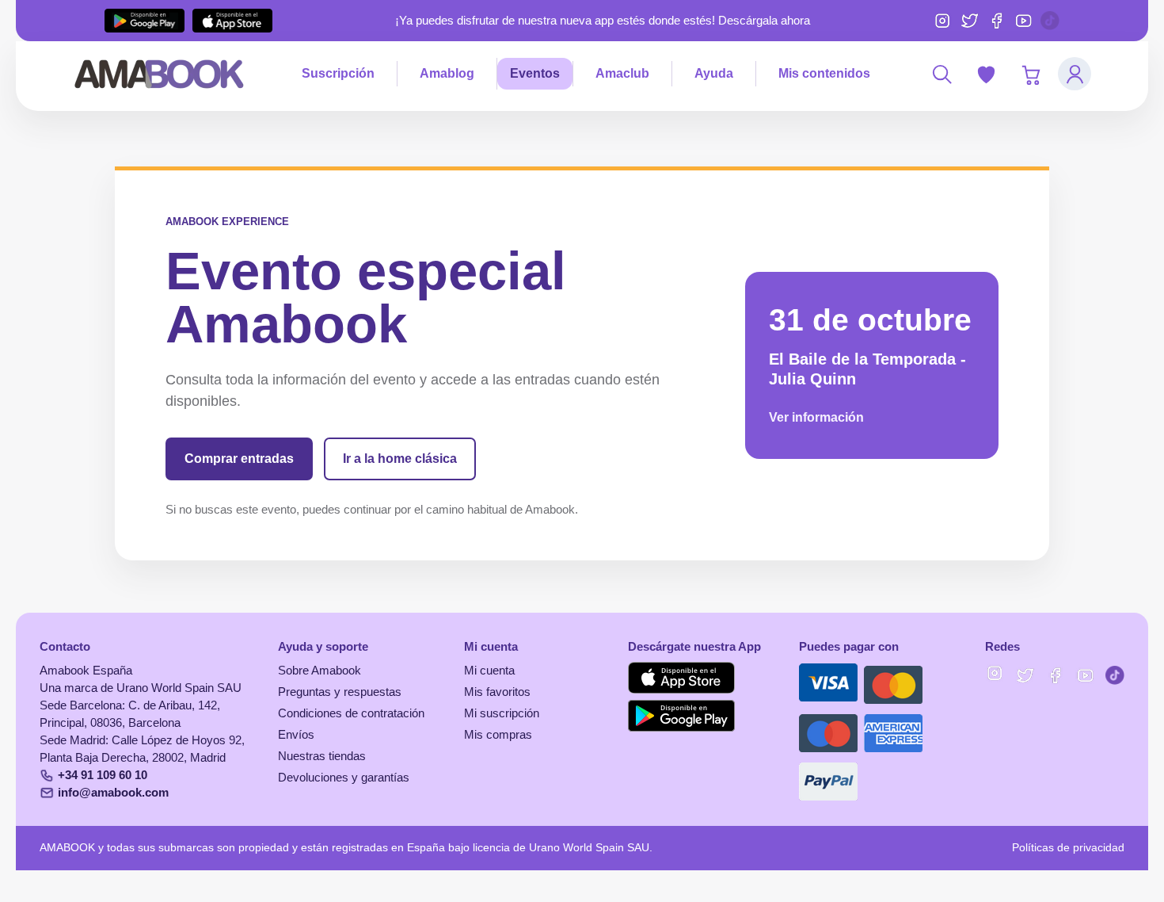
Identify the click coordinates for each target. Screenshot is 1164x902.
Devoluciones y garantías (343, 777)
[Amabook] (159, 73)
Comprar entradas (239, 458)
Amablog (447, 73)
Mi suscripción (501, 713)
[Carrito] (1030, 73)
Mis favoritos (497, 692)
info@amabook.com (113, 792)
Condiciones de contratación (351, 713)
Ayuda (713, 73)
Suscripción (338, 73)
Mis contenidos (824, 73)
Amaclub (622, 73)
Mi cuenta (489, 670)
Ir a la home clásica (400, 458)
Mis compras (498, 734)
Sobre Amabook (319, 670)
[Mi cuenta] (1074, 73)
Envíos (296, 734)
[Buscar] (941, 73)
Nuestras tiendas (322, 756)
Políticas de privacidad (1068, 848)
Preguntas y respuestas (339, 692)
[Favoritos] (985, 73)
